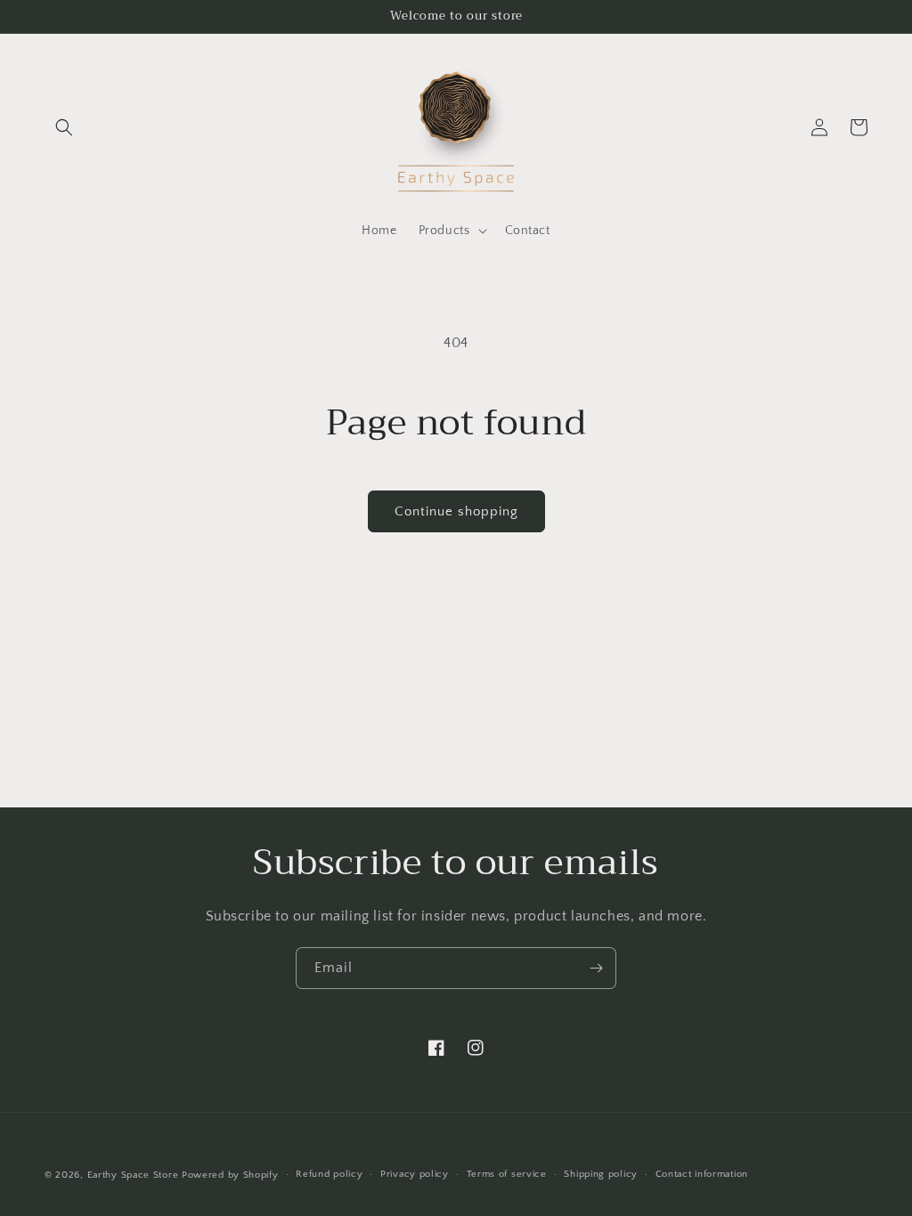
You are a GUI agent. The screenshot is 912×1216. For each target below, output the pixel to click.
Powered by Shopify (230, 1175)
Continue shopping (456, 511)
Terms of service (507, 1174)
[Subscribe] (595, 968)
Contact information (702, 1174)
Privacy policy (414, 1174)
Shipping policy (601, 1174)
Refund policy (329, 1174)
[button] (64, 127)
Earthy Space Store (133, 1175)
